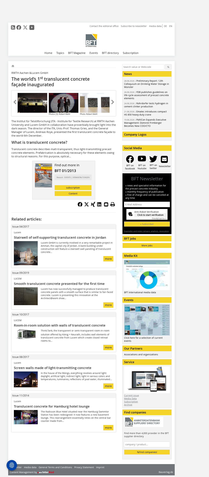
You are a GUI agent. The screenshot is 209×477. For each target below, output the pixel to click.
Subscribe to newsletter (134, 26)
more (108, 259)
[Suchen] (168, 66)
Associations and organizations (141, 354)
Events (93, 53)
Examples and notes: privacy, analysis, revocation (146, 231)
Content (73, 193)
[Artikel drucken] (112, 204)
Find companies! (148, 452)
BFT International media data (140, 292)
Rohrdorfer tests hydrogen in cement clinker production (146, 105)
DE (165, 26)
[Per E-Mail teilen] (106, 204)
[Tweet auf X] (86, 206)
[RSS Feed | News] (13, 27)
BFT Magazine (77, 53)
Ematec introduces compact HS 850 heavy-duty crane (145, 113)
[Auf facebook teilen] (80, 206)
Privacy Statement (84, 467)
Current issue (131, 395)
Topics (60, 53)
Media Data (130, 398)
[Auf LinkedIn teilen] (99, 206)
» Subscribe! (147, 224)
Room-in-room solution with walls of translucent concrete (59, 325)
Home (48, 53)
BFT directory (110, 53)
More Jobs (147, 245)
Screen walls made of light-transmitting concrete (52, 368)
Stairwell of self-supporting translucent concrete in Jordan (60, 237)
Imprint (100, 467)
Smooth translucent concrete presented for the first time (59, 283)
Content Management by (24, 472)
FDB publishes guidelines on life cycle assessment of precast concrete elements (146, 95)
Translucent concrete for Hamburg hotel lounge (52, 406)
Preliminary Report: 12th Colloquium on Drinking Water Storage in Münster (146, 84)
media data (155, 26)
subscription (73, 187)
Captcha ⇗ (159, 218)
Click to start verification (150, 214)
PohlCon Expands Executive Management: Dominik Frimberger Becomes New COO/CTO (145, 122)
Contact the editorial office (104, 26)
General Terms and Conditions (55, 467)
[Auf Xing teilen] (93, 206)
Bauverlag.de (166, 472)
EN (170, 26)
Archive (128, 404)
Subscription (130, 53)
